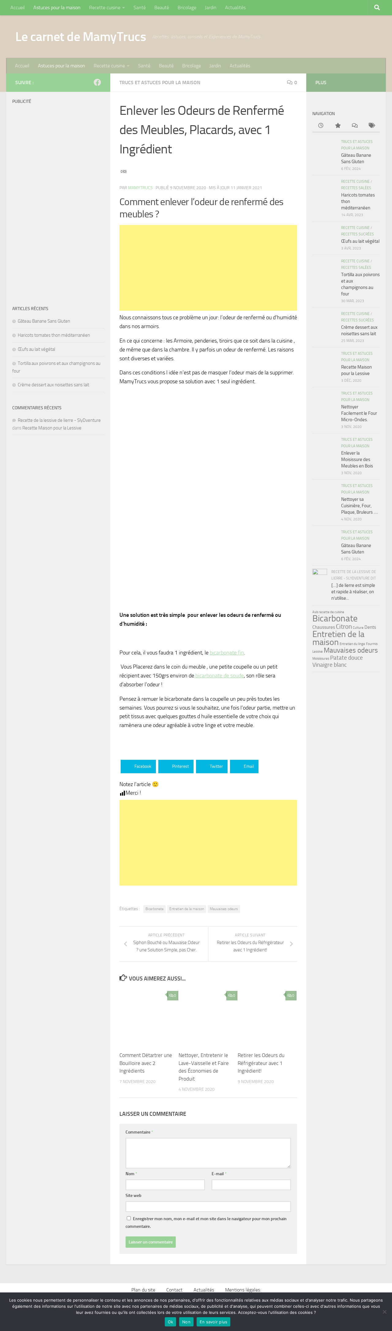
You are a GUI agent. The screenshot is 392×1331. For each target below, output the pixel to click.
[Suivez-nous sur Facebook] (97, 82)
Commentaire (139, 1132)
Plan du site (143, 1290)
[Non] (384, 1312)
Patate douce (346, 657)
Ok (170, 1321)
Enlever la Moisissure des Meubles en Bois (357, 459)
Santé (140, 7)
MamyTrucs (140, 187)
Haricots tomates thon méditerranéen (54, 335)
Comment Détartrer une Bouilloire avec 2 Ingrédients (145, 1063)
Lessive (317, 652)
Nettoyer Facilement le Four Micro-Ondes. (359, 413)
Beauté (161, 7)
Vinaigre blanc (329, 665)
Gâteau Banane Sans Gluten (44, 321)
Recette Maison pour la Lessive (51, 428)
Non (186, 1321)
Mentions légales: (243, 1290)
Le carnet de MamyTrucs (80, 36)
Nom (131, 1173)
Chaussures (323, 627)
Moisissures (320, 659)
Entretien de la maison (186, 909)
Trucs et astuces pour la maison (159, 82)
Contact (174, 1290)
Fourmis (372, 644)
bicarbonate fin (227, 652)
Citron (344, 626)
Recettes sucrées (357, 234)
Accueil (17, 7)
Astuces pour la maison (57, 7)
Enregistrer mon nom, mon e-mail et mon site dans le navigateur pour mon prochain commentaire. (206, 1222)
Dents (370, 627)
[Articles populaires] (337, 126)
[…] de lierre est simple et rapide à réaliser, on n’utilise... (353, 592)
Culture (358, 628)
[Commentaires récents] (354, 126)
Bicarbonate (154, 909)
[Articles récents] (320, 126)
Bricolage (187, 7)
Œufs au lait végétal (36, 349)
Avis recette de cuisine (328, 612)
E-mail (219, 1173)
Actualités (235, 7)
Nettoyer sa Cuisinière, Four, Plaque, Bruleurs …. (359, 506)
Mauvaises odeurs (224, 909)
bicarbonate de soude (219, 675)
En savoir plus (214, 1321)
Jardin (211, 7)
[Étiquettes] (371, 126)
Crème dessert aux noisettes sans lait (53, 385)
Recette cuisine (104, 7)
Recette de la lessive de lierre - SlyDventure (59, 420)
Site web (133, 1195)
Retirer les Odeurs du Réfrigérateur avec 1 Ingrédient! (261, 1063)
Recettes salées (356, 188)
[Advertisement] (208, 268)
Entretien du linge (352, 644)
